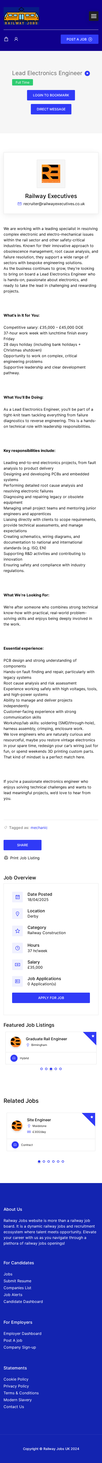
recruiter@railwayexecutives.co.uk (54, 203)
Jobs (8, 1274)
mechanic (39, 827)
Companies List (17, 1287)
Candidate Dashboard (23, 1301)
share (22, 845)
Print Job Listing (25, 857)
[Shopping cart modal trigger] (6, 39)
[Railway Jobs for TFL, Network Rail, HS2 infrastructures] (21, 15)
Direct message (51, 109)
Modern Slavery (18, 1399)
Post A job (13, 1340)
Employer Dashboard (23, 1333)
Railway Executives (51, 196)
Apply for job (51, 998)
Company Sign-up (20, 1347)
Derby (33, 916)
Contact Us (14, 1406)
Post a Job (77, 39)
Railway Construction (47, 932)
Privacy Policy (16, 1386)
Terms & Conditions (21, 1393)
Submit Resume (17, 1280)
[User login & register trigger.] (16, 39)
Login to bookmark (51, 95)
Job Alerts (13, 1294)
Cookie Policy (16, 1379)
